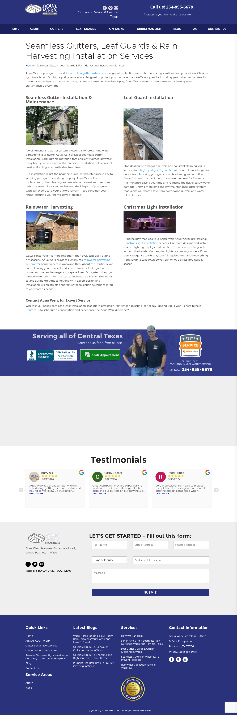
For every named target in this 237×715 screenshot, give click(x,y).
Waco (29, 687)
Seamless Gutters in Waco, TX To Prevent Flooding (140, 658)
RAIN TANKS (116, 29)
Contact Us (217, 29)
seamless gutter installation (88, 73)
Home (15, 29)
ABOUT (35, 29)
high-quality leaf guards (155, 170)
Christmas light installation (141, 243)
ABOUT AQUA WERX (38, 640)
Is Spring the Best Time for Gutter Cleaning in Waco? (93, 664)
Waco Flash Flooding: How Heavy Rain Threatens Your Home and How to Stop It (93, 639)
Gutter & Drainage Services (41, 645)
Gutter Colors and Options (41, 650)
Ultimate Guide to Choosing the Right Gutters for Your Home (92, 656)
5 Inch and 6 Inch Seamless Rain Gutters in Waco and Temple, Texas (142, 642)
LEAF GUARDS (86, 29)
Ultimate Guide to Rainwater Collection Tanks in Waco (90, 648)
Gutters (57, 29)
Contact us (33, 310)
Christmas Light (150, 29)
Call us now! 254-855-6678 (49, 571)
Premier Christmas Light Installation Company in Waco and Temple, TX (47, 657)
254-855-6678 (179, 7)
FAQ (194, 29)
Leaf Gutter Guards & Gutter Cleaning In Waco (137, 650)
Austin (29, 682)
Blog (177, 29)
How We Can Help (132, 635)
